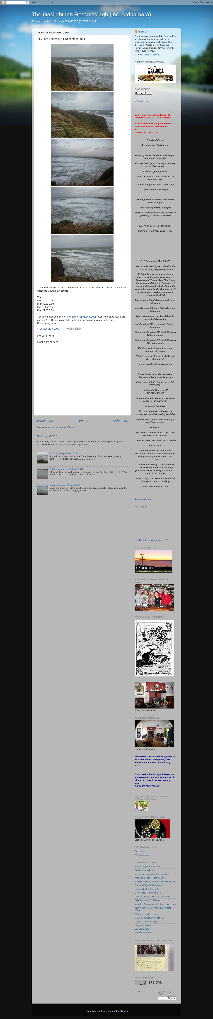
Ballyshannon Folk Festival (148, 900)
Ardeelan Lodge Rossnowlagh (149, 878)
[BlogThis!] (70, 328)
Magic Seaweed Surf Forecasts (150, 918)
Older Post (120, 420)
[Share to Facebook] (76, 328)
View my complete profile (147, 55)
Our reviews (140, 851)
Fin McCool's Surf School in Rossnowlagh (155, 881)
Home (83, 420)
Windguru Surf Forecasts (147, 914)
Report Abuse (143, 499)
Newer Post (45, 420)
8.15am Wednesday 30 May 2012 (66, 469)
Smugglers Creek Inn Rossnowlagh (152, 874)
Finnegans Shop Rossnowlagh (81, 316)
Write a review (142, 855)
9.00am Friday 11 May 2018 (64, 453)
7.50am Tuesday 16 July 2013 (65, 485)
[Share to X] (73, 328)
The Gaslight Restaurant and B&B (151, 540)
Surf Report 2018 (47, 436)
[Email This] (67, 328)
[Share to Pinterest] (79, 328)
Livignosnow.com (143, 925)
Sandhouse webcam (145, 870)
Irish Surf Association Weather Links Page (155, 904)
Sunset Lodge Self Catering (148, 885)
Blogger (124, 1011)
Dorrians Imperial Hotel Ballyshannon (153, 896)
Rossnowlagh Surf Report (147, 866)
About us (143, 32)
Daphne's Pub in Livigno (146, 921)
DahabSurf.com (142, 929)
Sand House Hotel (143, 932)
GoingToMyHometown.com (148, 893)
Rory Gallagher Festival (146, 889)
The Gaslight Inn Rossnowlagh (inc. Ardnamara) (91, 14)
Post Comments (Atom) (62, 427)
